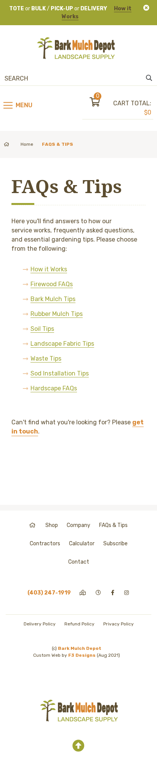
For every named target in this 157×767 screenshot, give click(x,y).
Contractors (45, 543)
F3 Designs (82, 655)
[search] (149, 78)
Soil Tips (42, 328)
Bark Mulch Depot (79, 648)
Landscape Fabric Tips (62, 343)
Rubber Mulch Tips (56, 313)
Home (27, 144)
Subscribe (115, 543)
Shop (51, 525)
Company (78, 525)
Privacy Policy (118, 624)
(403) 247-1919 (49, 593)
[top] (78, 746)
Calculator (82, 543)
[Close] (146, 8)
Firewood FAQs (51, 284)
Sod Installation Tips (59, 373)
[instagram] (127, 593)
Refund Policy (79, 624)
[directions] (83, 593)
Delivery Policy (40, 624)
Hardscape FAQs (53, 388)
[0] (101, 103)
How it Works (48, 269)
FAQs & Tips (113, 525)
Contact (78, 562)
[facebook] (113, 593)
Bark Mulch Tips (52, 299)
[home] (33, 525)
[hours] (99, 593)
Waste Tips (45, 358)
